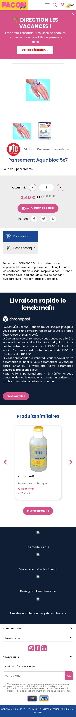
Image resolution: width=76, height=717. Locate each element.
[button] (55, 5)
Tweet (43, 219)
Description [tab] (21, 236)
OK (69, 675)
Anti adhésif (26, 476)
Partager (34, 219)
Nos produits (11, 657)
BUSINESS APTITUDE (49, 709)
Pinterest (53, 219)
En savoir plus (16, 396)
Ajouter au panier (42, 208)
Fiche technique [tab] (24, 248)
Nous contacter (13, 628)
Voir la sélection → (35, 50)
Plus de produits (38, 511)
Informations (11, 638)
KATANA (38, 712)
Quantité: (19, 187)
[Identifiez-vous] (62, 5)
